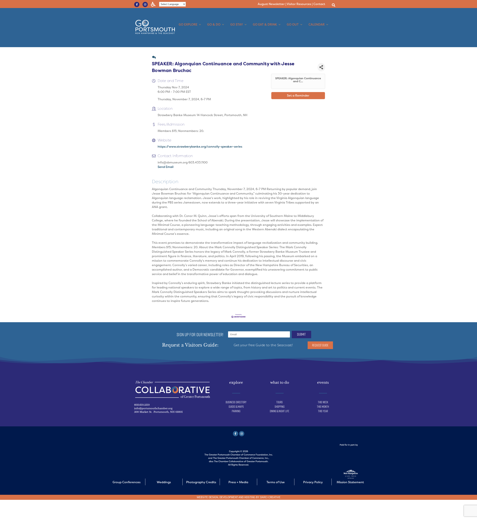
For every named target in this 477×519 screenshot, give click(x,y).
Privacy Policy (313, 482)
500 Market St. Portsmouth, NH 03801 (158, 412)
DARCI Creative (270, 497)
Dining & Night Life (279, 411)
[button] (333, 5)
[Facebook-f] (136, 4)
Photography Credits (201, 482)
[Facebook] (235, 433)
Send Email (165, 167)
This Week (323, 402)
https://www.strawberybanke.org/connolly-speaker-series (200, 147)
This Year (323, 411)
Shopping (280, 407)
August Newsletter (271, 4)
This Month (323, 407)
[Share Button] (321, 67)
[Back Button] (154, 57)
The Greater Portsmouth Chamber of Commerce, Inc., (241, 458)
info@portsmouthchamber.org (153, 408)
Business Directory (236, 402)
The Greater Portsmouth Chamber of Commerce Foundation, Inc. (238, 454)
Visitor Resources (299, 4)
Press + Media (238, 482)
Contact (319, 4)
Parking (236, 411)
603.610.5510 (142, 404)
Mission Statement (350, 482)
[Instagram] (145, 4)
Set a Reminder (298, 95)
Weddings (164, 482)
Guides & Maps (236, 407)
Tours (279, 402)
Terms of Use (275, 482)
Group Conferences (126, 482)
